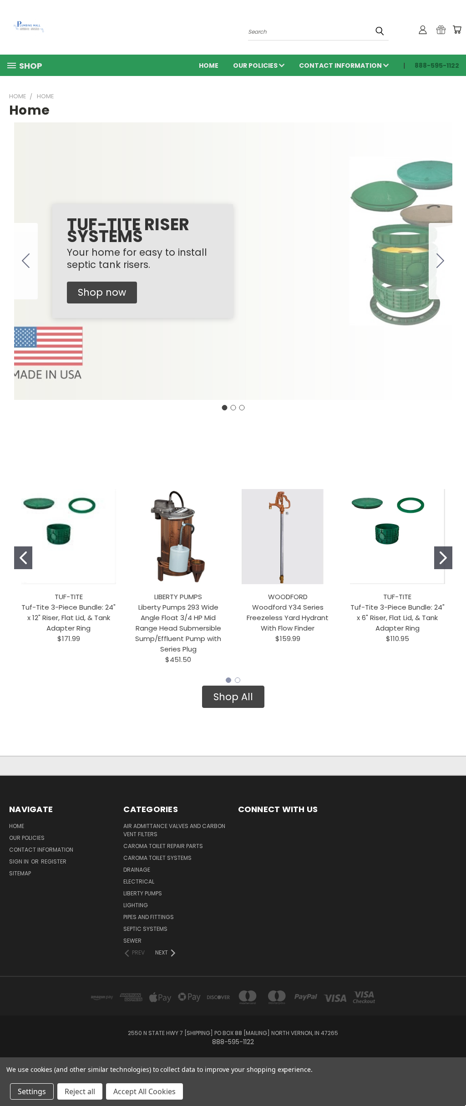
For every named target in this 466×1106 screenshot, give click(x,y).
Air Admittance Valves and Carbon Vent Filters (174, 830)
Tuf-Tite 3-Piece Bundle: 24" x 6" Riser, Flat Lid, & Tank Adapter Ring (397, 617)
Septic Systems (145, 929)
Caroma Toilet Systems (157, 858)
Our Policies (256, 65)
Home (208, 65)
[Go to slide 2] (440, 261)
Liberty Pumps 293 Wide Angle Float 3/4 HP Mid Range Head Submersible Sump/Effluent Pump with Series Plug (178, 628)
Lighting (135, 905)
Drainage (136, 870)
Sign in (19, 861)
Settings (32, 1091)
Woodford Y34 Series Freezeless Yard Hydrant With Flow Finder (288, 617)
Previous (452, 1077)
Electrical (138, 881)
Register (53, 861)
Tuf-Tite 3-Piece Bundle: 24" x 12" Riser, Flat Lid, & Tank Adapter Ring (68, 617)
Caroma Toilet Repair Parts (163, 846)
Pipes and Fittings (148, 917)
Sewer (132, 940)
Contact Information (341, 65)
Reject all (80, 1091)
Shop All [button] (233, 696)
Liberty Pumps (142, 893)
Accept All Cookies (144, 1091)
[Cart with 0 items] (456, 29)
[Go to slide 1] (224, 407)
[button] (102, 292)
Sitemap (20, 873)
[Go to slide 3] (26, 261)
